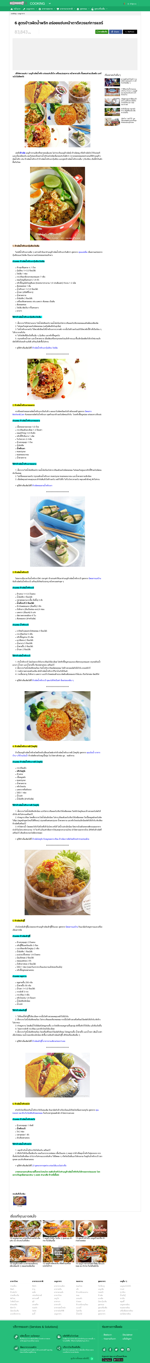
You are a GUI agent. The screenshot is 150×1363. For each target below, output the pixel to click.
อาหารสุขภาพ (47, 9)
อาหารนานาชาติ (66, 9)
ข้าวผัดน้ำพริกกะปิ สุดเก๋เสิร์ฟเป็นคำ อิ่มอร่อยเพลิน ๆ (53, 680)
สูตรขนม (83, 9)
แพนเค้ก (79, 1298)
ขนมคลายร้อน (125, 1308)
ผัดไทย (12, 1298)
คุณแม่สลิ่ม (83, 252)
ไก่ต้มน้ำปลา (14, 1301)
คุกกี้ (33, 1314)
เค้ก (77, 1289)
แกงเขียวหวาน (15, 1314)
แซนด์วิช (35, 1305)
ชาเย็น (122, 1298)
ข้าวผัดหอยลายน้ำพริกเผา (42, 485)
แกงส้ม (100, 1298)
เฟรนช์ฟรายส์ (37, 1295)
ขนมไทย (79, 1286)
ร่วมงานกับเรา (110, 1338)
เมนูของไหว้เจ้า (125, 1286)
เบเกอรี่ (78, 1308)
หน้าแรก (17, 9)
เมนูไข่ (56, 1298)
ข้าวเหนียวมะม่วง (82, 1292)
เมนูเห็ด (101, 1289)
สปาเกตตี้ (35, 1298)
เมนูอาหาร (30, 9)
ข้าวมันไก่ (13, 1292)
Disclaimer (128, 1334)
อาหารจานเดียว (59, 1286)
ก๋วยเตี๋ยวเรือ (14, 1295)
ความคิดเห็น (103, 32)
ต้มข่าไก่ (13, 1308)
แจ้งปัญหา (127, 1338)
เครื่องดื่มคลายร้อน (126, 1311)
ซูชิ (33, 1301)
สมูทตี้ (122, 1301)
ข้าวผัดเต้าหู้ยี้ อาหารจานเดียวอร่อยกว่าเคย (48, 1041)
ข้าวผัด (22, 153)
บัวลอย (78, 1301)
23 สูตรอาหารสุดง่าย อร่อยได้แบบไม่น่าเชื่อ (49, 1165)
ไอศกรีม (79, 1311)
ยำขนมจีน (13, 1305)
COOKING (37, 3)
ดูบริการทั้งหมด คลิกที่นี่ (80, 1358)
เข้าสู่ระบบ (133, 4)
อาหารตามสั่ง (58, 1292)
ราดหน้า (101, 1292)
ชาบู (33, 1289)
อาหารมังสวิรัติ (59, 1311)
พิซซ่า (34, 1286)
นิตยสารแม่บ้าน (95, 578)
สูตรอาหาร (101, 1314)
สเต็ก (34, 1292)
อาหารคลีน (58, 1289)
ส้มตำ (12, 1289)
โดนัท (34, 1311)
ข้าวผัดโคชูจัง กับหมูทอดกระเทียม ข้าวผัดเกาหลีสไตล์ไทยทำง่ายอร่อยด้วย (60, 839)
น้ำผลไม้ (79, 1314)
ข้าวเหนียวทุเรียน (82, 1305)
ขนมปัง (34, 1308)
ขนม (77, 1295)
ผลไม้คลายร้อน (125, 1314)
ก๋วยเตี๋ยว (13, 1286)
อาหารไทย (57, 1295)
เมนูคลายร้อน (125, 1305)
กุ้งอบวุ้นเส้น (14, 1311)
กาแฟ (122, 1289)
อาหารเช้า (57, 1305)
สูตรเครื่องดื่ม (99, 9)
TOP (144, 1359)
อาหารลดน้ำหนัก (60, 1308)
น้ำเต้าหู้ (122, 1295)
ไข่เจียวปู (101, 1286)
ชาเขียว (122, 1292)
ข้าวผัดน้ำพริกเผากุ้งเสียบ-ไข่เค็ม (45, 348)
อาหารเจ (57, 1301)
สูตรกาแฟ (101, 1311)
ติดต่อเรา (108, 1334)
